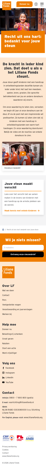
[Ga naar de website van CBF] (8, 438)
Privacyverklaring (9, 447)
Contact (5, 453)
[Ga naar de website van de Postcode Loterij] (20, 438)
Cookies (5, 450)
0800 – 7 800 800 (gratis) (21, 397)
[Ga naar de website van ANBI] (30, 438)
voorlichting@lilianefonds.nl (21, 402)
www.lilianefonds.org (33, 417)
